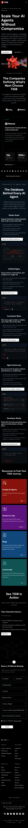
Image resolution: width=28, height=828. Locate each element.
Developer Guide (6, 783)
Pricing (3, 759)
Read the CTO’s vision (8, 293)
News (16, 773)
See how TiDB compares (9, 340)
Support (3, 789)
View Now (5, 637)
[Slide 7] (18, 171)
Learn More (17, 52)
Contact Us (18, 778)
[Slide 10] (26, 171)
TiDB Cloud (4, 754)
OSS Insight (18, 762)
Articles (3, 773)
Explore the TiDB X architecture (11, 239)
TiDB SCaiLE (4, 778)
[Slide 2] (4, 171)
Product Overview (6, 752)
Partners (17, 781)
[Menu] (26, 2)
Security (17, 786)
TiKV (16, 754)
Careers (17, 776)
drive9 (16, 759)
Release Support (19, 789)
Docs (2, 781)
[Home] (4, 2)
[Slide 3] (7, 171)
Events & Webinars (6, 776)
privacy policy (17, 724)
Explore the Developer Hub (9, 446)
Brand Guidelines (19, 791)
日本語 (4, 746)
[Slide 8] (20, 171)
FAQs (2, 786)
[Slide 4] (10, 171)
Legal (19, 826)
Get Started (5, 52)
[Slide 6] (15, 171)
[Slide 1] (2, 171)
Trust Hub (17, 783)
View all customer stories (13, 176)
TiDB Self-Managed (6, 757)
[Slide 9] (23, 171)
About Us (17, 771)
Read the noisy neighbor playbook (11, 391)
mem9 (16, 757)
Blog (2, 771)
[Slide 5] (12, 171)
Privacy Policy (11, 826)
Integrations (18, 752)
